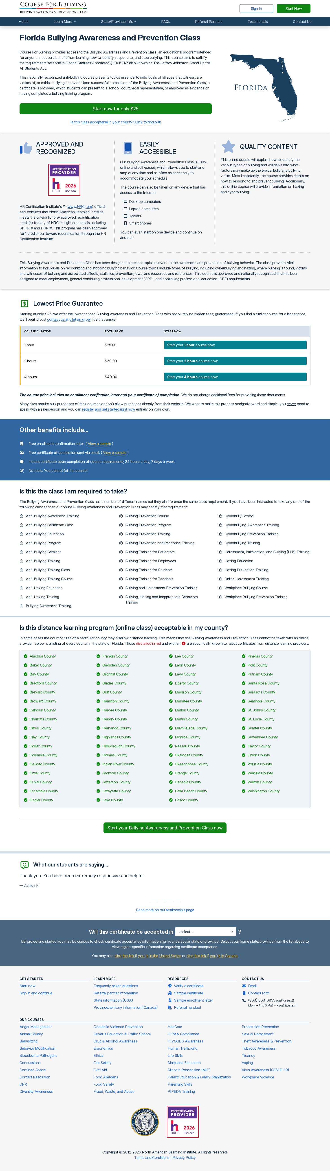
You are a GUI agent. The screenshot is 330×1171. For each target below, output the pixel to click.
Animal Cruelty (31, 1034)
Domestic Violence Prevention (118, 1026)
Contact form (259, 993)
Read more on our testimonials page (165, 910)
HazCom (175, 1026)
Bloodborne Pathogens (38, 1055)
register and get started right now (108, 409)
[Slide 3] (177, 901)
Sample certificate (188, 993)
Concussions (30, 1062)
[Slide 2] (169, 901)
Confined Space (33, 1070)
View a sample (99, 443)
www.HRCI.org (80, 206)
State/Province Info (117, 21)
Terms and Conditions (152, 1157)
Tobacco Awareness (259, 1048)
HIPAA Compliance (183, 1034)
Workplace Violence (258, 1077)
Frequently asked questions (116, 986)
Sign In (256, 8)
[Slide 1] (161, 901)
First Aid (100, 1070)
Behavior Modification (37, 1048)
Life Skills (175, 1055)
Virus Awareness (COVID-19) (265, 1070)
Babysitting (28, 1041)
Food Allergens (106, 1077)
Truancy (248, 1055)
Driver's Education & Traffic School (122, 1034)
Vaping (247, 1062)
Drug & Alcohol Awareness (115, 1041)
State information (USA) (113, 1000)
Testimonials (258, 21)
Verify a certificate (188, 986)
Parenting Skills (180, 1084)
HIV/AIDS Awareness (185, 1041)
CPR (23, 1084)
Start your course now (191, 345)
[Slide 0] (153, 901)
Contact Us (302, 21)
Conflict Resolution (35, 1077)
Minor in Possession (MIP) (189, 1070)
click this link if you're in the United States (147, 955)
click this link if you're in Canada (212, 955)
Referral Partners (208, 21)
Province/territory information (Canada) (126, 1007)
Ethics (98, 1055)
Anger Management (36, 1026)
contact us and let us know (68, 319)
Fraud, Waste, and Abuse (114, 1091)
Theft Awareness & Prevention (266, 1041)
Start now (27, 986)
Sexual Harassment (257, 1034)
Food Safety (104, 1084)
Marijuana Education (184, 1062)
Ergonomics (103, 1048)
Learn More (63, 21)
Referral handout (187, 1007)
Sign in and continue (36, 993)
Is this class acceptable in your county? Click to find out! (115, 122)
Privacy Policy (184, 1157)
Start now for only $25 (116, 108)
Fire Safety (103, 1062)
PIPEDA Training (181, 1091)
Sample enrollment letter (193, 1000)
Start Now (293, 8)
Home (24, 21)
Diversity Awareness (36, 1091)
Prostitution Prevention (260, 1026)
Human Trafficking (182, 1048)
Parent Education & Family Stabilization (199, 1077)
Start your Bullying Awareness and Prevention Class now (165, 828)
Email (252, 986)
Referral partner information (116, 993)
